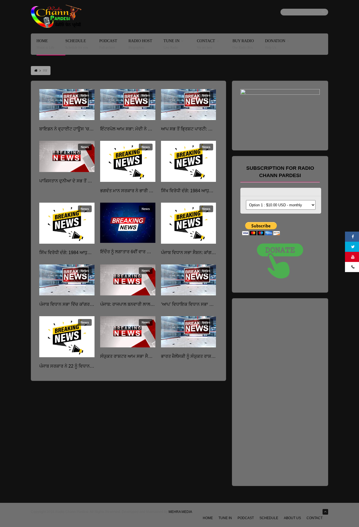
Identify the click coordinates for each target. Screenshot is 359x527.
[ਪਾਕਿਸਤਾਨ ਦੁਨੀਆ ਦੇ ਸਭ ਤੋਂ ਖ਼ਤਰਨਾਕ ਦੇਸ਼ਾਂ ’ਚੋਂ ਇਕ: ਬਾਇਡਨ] (67, 156)
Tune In (172, 44)
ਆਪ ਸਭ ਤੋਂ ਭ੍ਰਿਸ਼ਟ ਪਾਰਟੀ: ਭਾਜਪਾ (190, 128)
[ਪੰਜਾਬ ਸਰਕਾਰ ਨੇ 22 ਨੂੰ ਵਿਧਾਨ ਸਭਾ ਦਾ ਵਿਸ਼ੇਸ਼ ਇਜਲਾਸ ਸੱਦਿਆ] (67, 336)
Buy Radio (243, 44)
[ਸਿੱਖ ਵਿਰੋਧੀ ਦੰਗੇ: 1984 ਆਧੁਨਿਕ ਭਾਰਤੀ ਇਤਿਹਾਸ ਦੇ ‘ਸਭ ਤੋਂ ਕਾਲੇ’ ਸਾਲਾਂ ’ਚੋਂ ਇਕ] (188, 161)
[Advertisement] (282, 391)
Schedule (76, 44)
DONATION (275, 44)
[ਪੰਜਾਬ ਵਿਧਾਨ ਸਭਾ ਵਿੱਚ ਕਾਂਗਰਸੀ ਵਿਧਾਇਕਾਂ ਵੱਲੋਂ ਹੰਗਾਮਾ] (67, 280)
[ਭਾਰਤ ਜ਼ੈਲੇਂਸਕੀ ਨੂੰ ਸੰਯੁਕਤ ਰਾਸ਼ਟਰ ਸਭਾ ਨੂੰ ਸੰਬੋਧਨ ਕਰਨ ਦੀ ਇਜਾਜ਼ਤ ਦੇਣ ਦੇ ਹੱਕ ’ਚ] (188, 331)
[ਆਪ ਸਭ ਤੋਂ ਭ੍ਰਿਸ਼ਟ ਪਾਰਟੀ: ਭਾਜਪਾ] (188, 104)
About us (292, 518)
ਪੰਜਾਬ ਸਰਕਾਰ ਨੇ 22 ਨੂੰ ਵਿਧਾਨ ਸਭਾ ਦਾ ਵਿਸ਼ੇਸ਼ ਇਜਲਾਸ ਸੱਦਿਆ (91, 366)
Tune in (225, 518)
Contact (206, 44)
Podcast (108, 44)
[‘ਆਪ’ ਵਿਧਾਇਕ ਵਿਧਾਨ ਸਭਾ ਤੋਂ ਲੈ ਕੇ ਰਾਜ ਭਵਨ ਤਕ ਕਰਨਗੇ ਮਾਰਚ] (188, 280)
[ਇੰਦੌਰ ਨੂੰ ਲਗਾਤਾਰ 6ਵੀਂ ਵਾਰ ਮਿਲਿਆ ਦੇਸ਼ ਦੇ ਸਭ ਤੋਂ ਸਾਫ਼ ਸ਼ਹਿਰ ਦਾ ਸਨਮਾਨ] (127, 223)
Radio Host (140, 44)
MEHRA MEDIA (180, 512)
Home (45, 44)
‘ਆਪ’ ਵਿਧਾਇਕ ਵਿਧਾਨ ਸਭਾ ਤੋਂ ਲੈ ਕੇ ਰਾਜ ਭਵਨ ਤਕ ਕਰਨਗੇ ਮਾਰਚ (215, 304)
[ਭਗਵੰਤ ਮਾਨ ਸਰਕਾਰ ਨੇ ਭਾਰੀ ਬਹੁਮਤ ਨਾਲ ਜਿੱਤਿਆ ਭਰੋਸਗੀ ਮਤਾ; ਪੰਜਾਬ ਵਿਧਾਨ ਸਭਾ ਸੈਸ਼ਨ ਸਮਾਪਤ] (127, 161)
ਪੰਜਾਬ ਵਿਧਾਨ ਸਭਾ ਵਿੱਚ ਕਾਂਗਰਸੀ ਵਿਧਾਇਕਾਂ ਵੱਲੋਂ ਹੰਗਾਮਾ (85, 304)
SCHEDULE (268, 518)
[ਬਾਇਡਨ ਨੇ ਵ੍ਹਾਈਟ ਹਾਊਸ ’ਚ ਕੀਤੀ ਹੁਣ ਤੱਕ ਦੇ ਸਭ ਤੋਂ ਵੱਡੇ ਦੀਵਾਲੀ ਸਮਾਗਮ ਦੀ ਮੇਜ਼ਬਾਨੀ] (67, 104)
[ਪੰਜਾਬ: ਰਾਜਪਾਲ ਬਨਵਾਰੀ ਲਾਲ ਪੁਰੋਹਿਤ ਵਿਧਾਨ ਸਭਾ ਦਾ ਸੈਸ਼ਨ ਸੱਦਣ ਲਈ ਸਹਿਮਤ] (127, 280)
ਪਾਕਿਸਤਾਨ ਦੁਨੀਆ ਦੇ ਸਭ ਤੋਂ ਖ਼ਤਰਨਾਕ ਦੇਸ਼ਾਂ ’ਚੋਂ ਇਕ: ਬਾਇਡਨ (90, 180)
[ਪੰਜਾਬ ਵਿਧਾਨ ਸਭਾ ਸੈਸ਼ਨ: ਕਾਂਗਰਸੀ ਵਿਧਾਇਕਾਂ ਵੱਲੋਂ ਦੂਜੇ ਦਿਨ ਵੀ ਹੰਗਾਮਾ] (188, 223)
